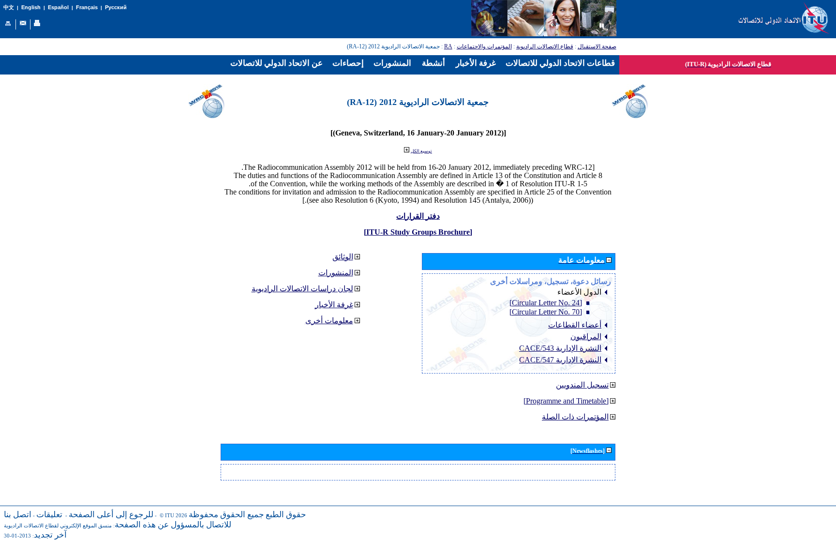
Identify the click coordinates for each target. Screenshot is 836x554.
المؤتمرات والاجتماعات (484, 46)
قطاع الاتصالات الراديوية (544, 46)
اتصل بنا (17, 514)
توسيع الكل (421, 151)
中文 (8, 7)
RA (448, 46)
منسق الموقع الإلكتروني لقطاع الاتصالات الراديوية (58, 525)
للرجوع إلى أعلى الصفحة (111, 514)
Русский (116, 7)
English (31, 7)
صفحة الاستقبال (597, 46)
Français (87, 7)
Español (58, 7)
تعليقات (49, 514)
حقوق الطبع (286, 514)
